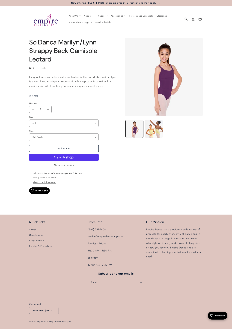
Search (32, 229)
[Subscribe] (140, 282)
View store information (44, 182)
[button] (74, 15)
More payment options (64, 165)
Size (31, 117)
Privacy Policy (36, 240)
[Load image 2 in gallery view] (154, 129)
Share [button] (35, 95)
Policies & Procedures (40, 246)
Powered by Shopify (62, 321)
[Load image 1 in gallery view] (134, 129)
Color (31, 130)
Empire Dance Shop (45, 321)
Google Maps (36, 234)
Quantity (33, 103)
